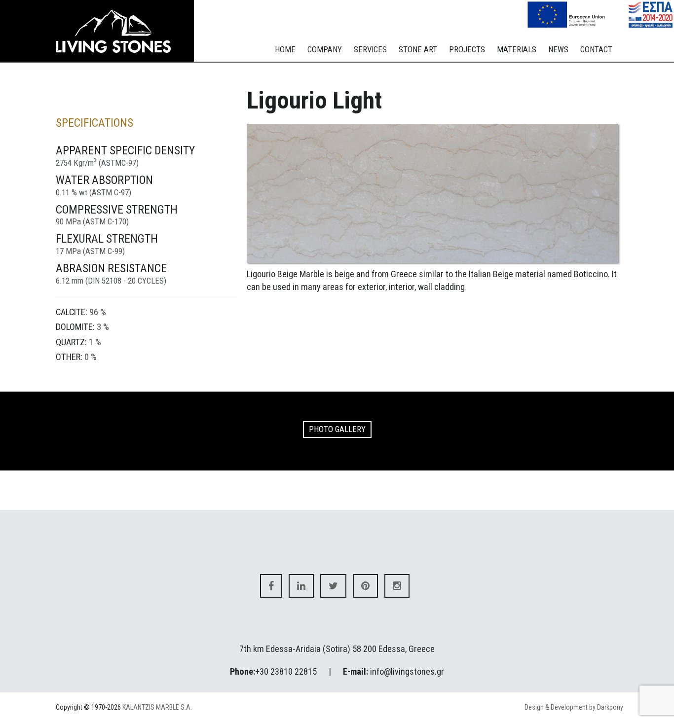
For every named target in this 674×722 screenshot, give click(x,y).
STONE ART (418, 49)
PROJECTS (467, 49)
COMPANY (324, 49)
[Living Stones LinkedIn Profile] (301, 586)
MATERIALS (516, 49)
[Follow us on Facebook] (271, 586)
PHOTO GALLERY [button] (337, 429)
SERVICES (370, 49)
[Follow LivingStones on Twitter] (333, 586)
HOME (285, 49)
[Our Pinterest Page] (365, 586)
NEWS (558, 49)
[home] (120, 31)
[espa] (600, 14)
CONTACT (596, 49)
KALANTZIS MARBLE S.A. (157, 707)
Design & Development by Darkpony (573, 707)
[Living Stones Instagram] (397, 586)
